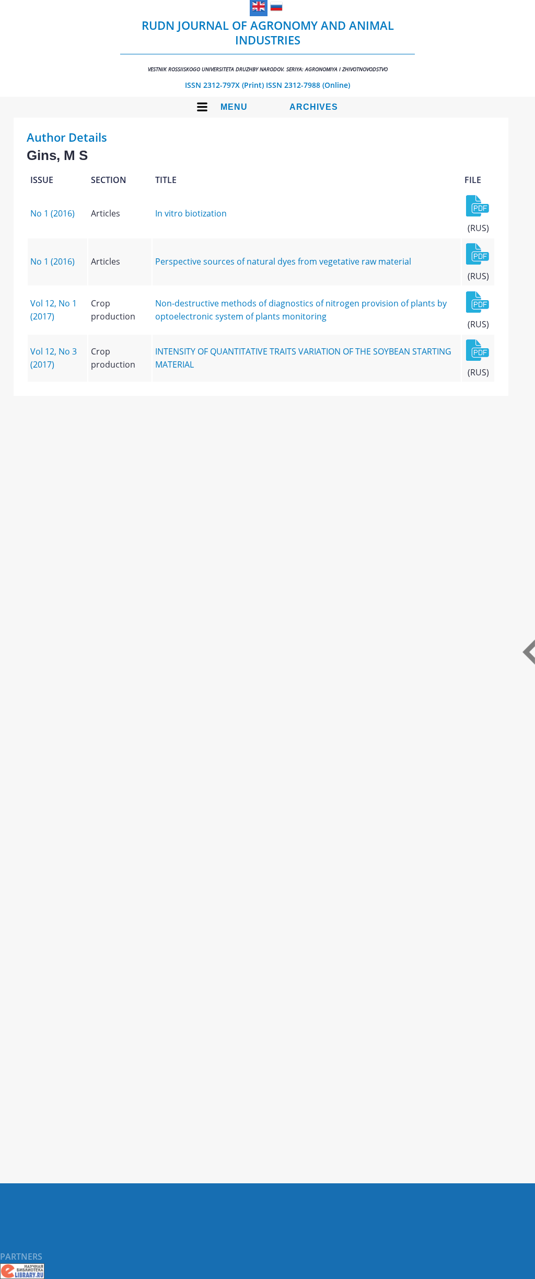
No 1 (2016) (52, 213)
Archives (313, 106)
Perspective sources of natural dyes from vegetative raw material (283, 261)
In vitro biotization (191, 213)
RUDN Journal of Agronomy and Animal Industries (268, 45)
